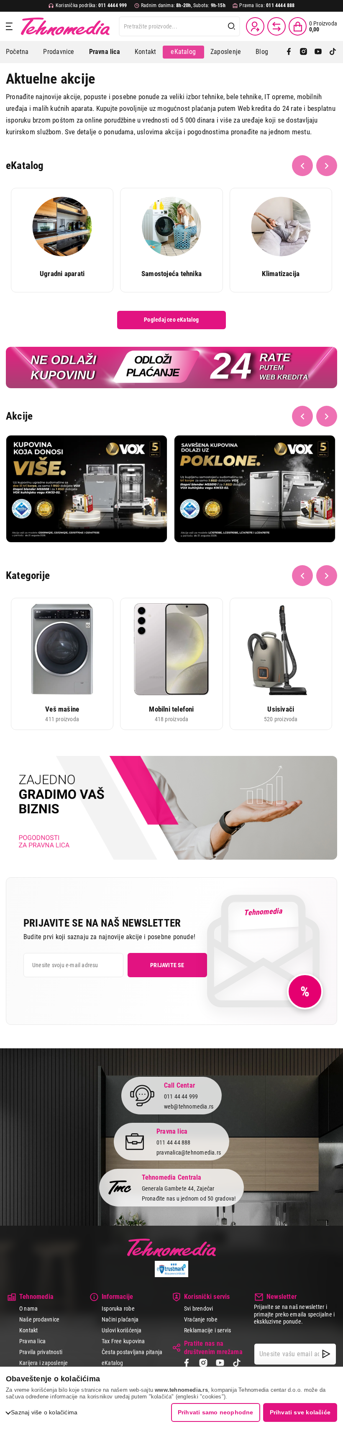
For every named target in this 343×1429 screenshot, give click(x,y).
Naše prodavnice (39, 1319)
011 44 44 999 (181, 1096)
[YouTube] (318, 52)
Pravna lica (32, 1341)
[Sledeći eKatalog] (326, 165)
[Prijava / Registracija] (255, 26)
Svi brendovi (198, 1308)
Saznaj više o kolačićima (44, 1412)
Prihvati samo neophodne (215, 1412)
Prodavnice (58, 52)
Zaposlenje (225, 52)
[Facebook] (288, 52)
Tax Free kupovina (123, 1341)
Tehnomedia (65, 26)
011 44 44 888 (173, 1142)
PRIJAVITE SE (167, 965)
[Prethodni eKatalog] (302, 165)
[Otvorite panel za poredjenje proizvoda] (276, 26)
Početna (17, 52)
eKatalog (183, 52)
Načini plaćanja (120, 1319)
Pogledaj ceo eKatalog (171, 319)
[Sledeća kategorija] (326, 575)
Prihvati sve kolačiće (300, 1412)
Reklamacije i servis (207, 1330)
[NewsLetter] (326, 1354)
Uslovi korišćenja (122, 1330)
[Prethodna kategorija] (302, 575)
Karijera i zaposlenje (43, 1363)
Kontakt (145, 52)
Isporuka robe (118, 1308)
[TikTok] (332, 52)
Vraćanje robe (201, 1319)
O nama (28, 1308)
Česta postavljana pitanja (132, 1352)
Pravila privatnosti (40, 1352)
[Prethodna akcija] (302, 416)
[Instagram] (303, 52)
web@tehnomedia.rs (189, 1106)
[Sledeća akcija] (326, 416)
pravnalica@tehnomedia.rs (188, 1152)
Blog (262, 52)
